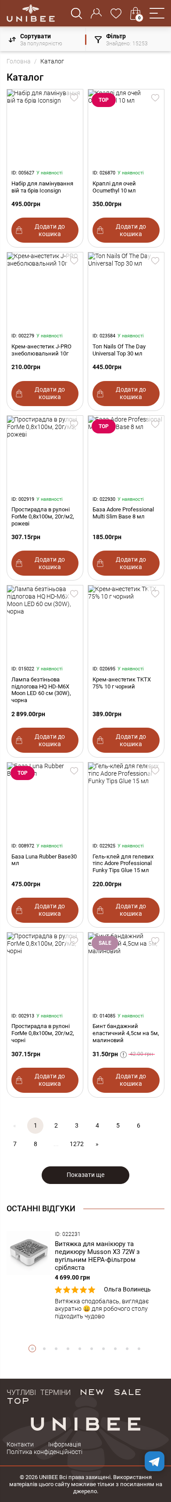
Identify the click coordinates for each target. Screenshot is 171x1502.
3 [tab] (56, 1348)
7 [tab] (103, 1348)
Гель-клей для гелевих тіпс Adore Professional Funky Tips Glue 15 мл (123, 863)
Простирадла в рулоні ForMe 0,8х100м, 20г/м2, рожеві (42, 516)
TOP (18, 1400)
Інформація (64, 1444)
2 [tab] (44, 1348)
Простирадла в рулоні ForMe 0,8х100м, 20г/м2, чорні (42, 1033)
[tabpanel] (85, 1275)
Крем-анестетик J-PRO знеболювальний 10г (41, 350)
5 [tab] (79, 1348)
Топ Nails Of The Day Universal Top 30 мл (119, 350)
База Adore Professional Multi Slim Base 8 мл (123, 513)
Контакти (20, 1444)
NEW (91, 1391)
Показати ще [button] (85, 1174)
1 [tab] (32, 1348)
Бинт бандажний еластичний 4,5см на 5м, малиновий (126, 1033)
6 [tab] (91, 1348)
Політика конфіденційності (44, 1451)
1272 (77, 1143)
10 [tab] (138, 1348)
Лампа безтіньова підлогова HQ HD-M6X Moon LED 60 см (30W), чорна (41, 689)
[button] (157, 13)
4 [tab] (67, 1348)
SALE (127, 1391)
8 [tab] (115, 1348)
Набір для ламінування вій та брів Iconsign (42, 187)
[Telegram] (154, 1461)
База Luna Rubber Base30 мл (44, 860)
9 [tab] (127, 1348)
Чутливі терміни (39, 1391)
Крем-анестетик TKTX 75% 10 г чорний (122, 683)
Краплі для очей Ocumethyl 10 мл (114, 187)
